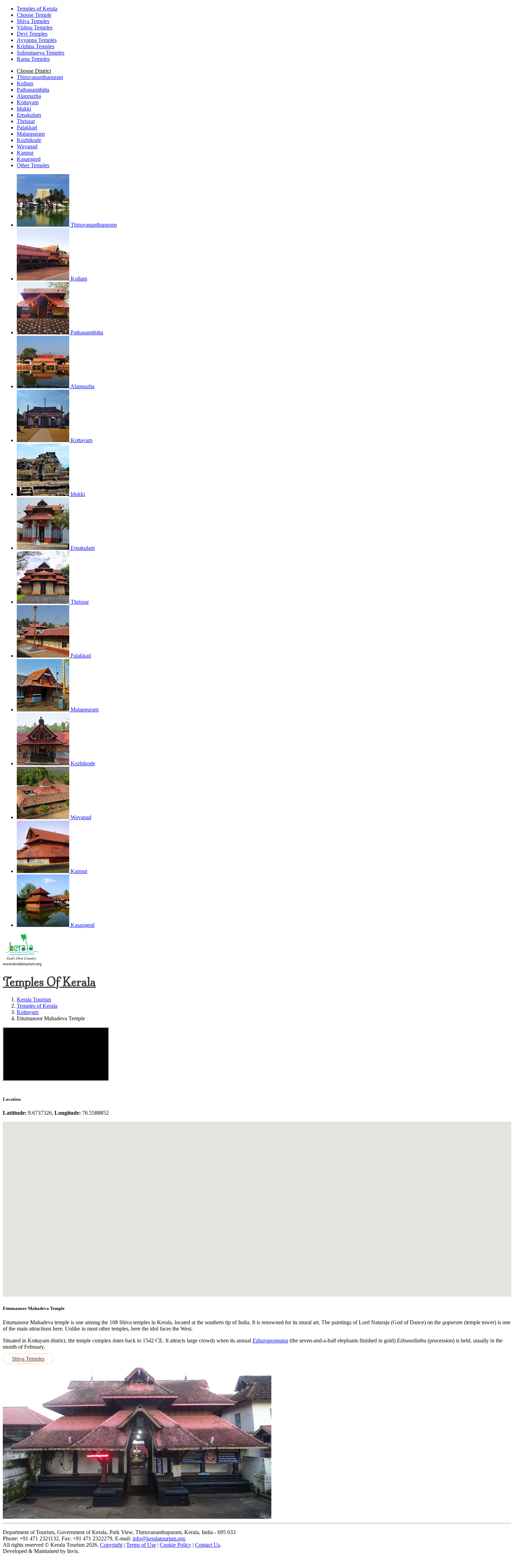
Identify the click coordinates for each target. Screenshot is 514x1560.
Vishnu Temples (34, 27)
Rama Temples (33, 59)
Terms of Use (141, 1545)
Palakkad (27, 127)
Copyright (111, 1545)
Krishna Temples (35, 46)
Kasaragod (29, 159)
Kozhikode (29, 140)
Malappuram (31, 134)
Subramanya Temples (40, 53)
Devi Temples (32, 34)
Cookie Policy (175, 1545)
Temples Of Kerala (49, 982)
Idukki (24, 109)
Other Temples (33, 165)
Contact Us (207, 1545)
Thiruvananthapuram (40, 77)
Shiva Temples (33, 21)
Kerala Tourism (34, 999)
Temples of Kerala (37, 1006)
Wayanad (27, 146)
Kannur (25, 153)
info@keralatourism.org (159, 1538)
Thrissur (26, 121)
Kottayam (27, 102)
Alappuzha (29, 96)
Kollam (25, 83)
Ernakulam (29, 115)
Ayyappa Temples (37, 40)
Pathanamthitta (33, 90)
